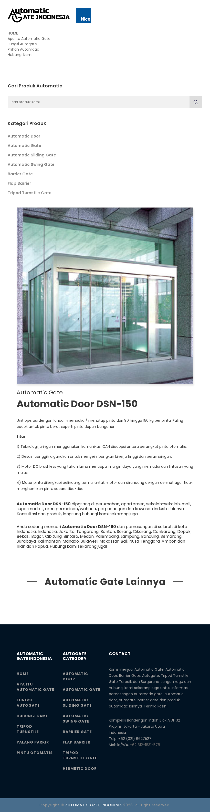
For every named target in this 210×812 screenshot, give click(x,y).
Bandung (150, 536)
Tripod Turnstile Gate (29, 193)
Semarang (171, 536)
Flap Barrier (19, 183)
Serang (124, 531)
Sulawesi (89, 541)
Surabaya (26, 541)
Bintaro (71, 536)
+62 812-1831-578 (145, 744)
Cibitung (53, 536)
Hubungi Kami (20, 54)
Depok (184, 531)
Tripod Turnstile (28, 729)
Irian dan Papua (32, 546)
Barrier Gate (20, 174)
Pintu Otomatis (35, 752)
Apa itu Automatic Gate (29, 38)
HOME (13, 33)
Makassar (109, 541)
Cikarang (142, 531)
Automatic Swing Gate (31, 164)
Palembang (107, 536)
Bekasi (23, 536)
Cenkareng (164, 531)
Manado (70, 541)
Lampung (130, 536)
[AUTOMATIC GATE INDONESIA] (49, 15)
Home (23, 673)
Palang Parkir (33, 742)
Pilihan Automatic (23, 49)
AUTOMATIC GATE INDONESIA (93, 805)
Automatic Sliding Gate (32, 155)
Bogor (37, 536)
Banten (107, 531)
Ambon (169, 541)
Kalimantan (49, 541)
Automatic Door (24, 136)
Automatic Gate (24, 145)
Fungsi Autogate (22, 44)
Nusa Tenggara (144, 541)
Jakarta (67, 531)
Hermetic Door (80, 768)
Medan (87, 536)
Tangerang (87, 531)
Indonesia (47, 531)
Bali (124, 541)
